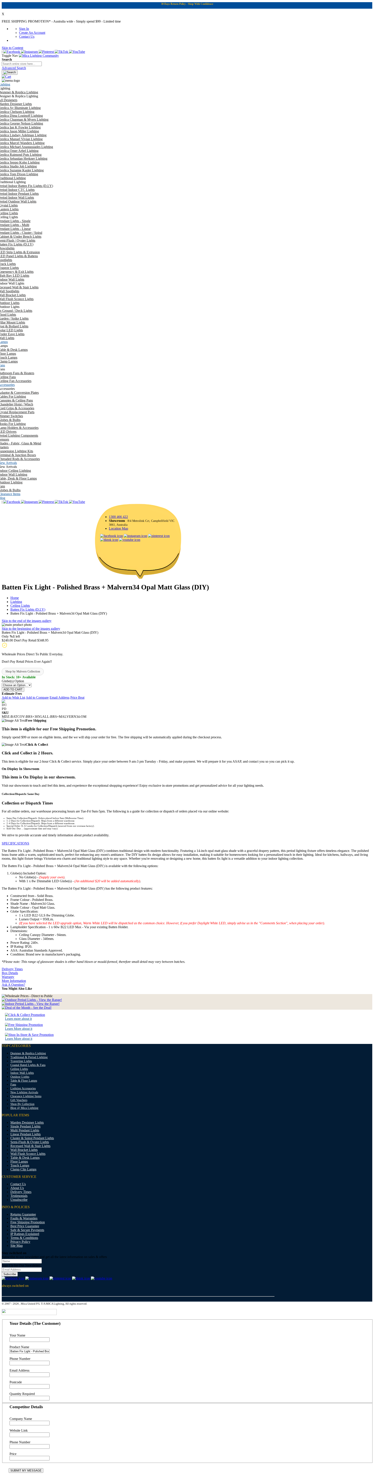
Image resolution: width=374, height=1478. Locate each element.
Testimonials (18, 1196)
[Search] (10, 72)
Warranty (8, 977)
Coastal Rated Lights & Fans (27, 1065)
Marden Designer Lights (27, 1122)
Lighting (16, 602)
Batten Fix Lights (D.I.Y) (27, 609)
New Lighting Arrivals (24, 1092)
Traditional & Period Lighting (29, 1057)
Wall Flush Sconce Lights (27, 1154)
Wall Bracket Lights (24, 1150)
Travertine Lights (21, 1061)
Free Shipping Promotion (27, 1222)
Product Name (19, 1347)
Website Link (19, 1430)
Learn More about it (18, 1028)
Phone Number (20, 1359)
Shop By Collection (22, 1104)
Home (14, 598)
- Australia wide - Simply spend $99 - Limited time (61, 21)
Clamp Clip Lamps (23, 1169)
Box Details (10, 973)
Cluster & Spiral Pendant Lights (32, 1138)
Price (13, 1454)
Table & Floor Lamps (23, 1080)
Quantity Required (22, 1394)
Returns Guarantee (23, 1214)
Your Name (17, 1335)
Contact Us (26, 36)
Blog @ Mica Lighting (24, 1108)
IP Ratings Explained (24, 1234)
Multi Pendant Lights (24, 1130)
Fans (13, 1084)
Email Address (19, 1370)
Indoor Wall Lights (22, 1072)
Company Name (21, 1419)
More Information (14, 981)
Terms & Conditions (24, 1238)
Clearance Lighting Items (25, 1096)
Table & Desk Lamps (25, 1157)
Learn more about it (18, 1019)
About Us (17, 1188)
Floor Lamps (19, 1161)
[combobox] (22, 64)
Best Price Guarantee (24, 1226)
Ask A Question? (13, 984)
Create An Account (32, 32)
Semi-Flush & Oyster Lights (29, 1142)
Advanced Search (14, 68)
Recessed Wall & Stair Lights (30, 1146)
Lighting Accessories (23, 1088)
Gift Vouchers (18, 1100)
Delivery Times (12, 969)
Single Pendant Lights (25, 1126)
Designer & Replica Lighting (28, 1053)
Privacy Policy (20, 1242)
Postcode (16, 1382)
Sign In (24, 29)
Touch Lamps (19, 1165)
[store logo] (39, 55)
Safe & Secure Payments (27, 1230)
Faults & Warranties (23, 1218)
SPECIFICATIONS (15, 843)
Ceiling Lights (20, 605)
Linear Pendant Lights (25, 1134)
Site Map (16, 1245)
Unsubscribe (18, 1199)
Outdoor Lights (19, 1076)
